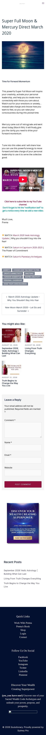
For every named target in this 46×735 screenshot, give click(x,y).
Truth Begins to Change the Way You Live (10, 383)
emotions (29, 273)
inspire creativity (32, 277)
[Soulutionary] (23, 3)
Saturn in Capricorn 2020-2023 (27, 247)
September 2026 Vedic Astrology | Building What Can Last (11, 352)
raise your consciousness (15, 284)
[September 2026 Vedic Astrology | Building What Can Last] (11, 335)
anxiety (6, 270)
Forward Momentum (12, 277)
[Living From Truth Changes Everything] (34, 335)
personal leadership (13, 280)
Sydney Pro (23, 730)
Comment (9, 420)
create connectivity (13, 273)
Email (7, 455)
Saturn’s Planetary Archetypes (27, 256)
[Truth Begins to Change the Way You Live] (11, 367)
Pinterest (23, 675)
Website (8, 467)
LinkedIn (23, 671)
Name (8, 442)
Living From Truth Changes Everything (33, 350)
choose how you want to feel (26, 270)
